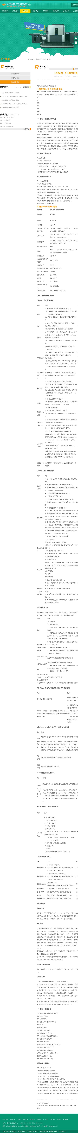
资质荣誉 (56, 11)
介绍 (38, 97)
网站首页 (5, 11)
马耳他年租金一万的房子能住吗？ (47, 1036)
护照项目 (39, 86)
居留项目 (45, 86)
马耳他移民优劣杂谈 (43, 1042)
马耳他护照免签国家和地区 (45, 1050)
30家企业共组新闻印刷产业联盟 (11, 107)
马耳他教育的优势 (42, 1016)
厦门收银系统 (62, 1131)
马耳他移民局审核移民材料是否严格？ (49, 1044)
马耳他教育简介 (42, 1027)
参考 (38, 111)
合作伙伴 (66, 11)
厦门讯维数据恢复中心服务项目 (11, 93)
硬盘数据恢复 (15, 74)
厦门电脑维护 (21, 1131)
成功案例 (46, 11)
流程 (38, 103)
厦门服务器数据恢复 (51, 1131)
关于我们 (15, 11)
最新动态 (35, 11)
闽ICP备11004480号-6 (35, 1126)
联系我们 (65, 1119)
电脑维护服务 (15, 82)
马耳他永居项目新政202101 (45, 1047)
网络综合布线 (15, 78)
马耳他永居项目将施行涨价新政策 (47, 1013)
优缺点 (39, 114)
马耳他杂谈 (40, 1024)
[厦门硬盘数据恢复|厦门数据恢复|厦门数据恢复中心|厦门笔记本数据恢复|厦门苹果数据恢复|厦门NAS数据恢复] (16, 4)
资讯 (56, 86)
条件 (38, 100)
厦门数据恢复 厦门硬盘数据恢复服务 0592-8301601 (15, 96)
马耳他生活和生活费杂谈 (44, 1033)
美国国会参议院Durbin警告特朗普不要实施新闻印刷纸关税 (15, 103)
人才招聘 (52, 1119)
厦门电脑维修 (30, 1131)
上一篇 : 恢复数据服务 (42, 1103)
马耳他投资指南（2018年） (45, 1059)
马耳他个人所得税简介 (44, 1030)
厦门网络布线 (12, 1131)
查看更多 (26, 87)
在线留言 (59, 1119)
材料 (38, 108)
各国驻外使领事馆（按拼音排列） (47, 1053)
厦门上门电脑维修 (40, 1131)
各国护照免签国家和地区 (44, 1056)
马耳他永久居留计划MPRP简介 (46, 1022)
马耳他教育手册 (42, 1019)
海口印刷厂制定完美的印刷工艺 (11, 100)
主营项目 (25, 11)
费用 (38, 106)
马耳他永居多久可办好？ (44, 1039)
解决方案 (51, 86)
